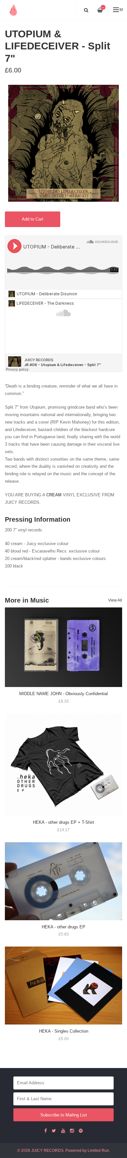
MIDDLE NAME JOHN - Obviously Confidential (63, 693)
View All (115, 600)
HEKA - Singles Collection (63, 1031)
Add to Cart (32, 219)
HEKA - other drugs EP (63, 926)
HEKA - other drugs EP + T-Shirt (63, 822)
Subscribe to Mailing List (63, 1115)
